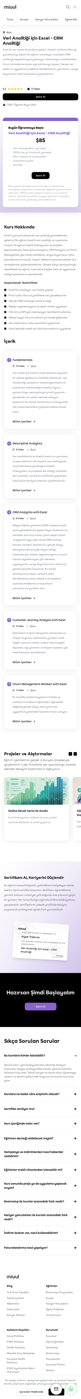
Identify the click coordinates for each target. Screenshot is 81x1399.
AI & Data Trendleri (18, 1292)
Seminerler (52, 1347)
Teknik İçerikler (15, 1298)
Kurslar (24, 19)
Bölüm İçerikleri (22, 421)
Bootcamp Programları (59, 1292)
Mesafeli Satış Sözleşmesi (21, 1353)
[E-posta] (56, 1389)
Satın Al (40, 96)
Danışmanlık (53, 1358)
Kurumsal (51, 1336)
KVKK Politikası (15, 1341)
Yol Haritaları (53, 1315)
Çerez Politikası (15, 1336)
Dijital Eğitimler (55, 1341)
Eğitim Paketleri (55, 1309)
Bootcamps (53, 1353)
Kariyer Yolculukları (46, 19)
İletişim (50, 1370)
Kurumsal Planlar (55, 1364)
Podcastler (13, 1309)
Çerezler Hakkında (31, 1391)
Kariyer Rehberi (16, 1315)
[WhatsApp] (71, 1389)
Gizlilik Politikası (16, 1347)
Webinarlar (13, 1303)
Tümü (10, 19)
